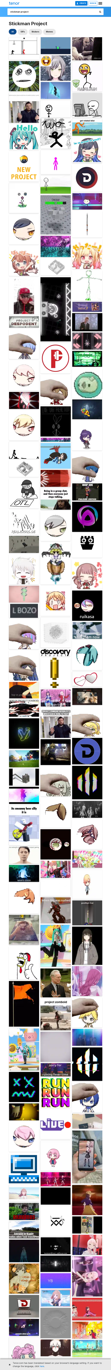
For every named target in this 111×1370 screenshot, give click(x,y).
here (42, 1366)
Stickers (35, 31)
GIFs (23, 31)
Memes (49, 31)
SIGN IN (93, 3)
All (13, 31)
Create (82, 3)
